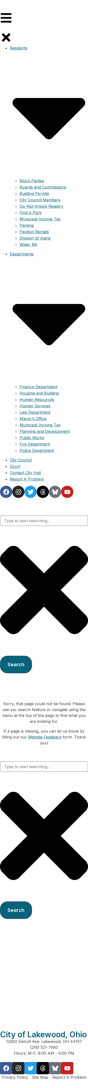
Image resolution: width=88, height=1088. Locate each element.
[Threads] (43, 1068)
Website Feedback (45, 737)
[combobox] (44, 521)
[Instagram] (18, 1068)
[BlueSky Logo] (55, 1068)
